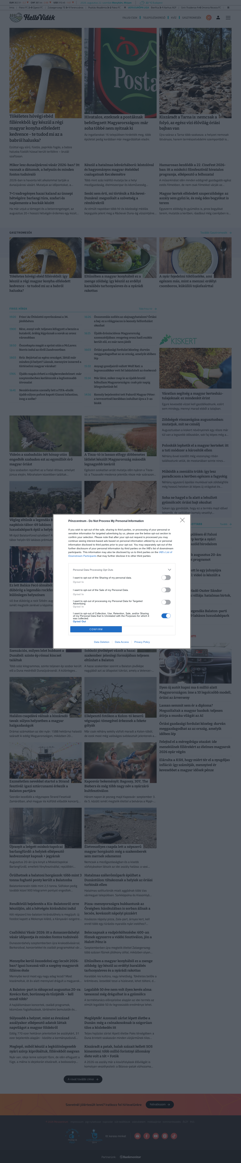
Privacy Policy (142, 642)
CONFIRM (96, 629)
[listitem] (122, 570)
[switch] (166, 577)
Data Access (122, 642)
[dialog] (122, 581)
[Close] (183, 521)
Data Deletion (101, 642)
